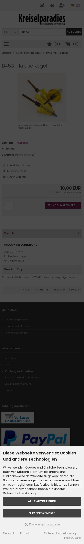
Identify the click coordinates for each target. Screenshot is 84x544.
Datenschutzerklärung (60, 533)
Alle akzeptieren (42, 501)
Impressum (72, 538)
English (25, 533)
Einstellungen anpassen (44, 524)
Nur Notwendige (42, 513)
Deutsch (9, 533)
